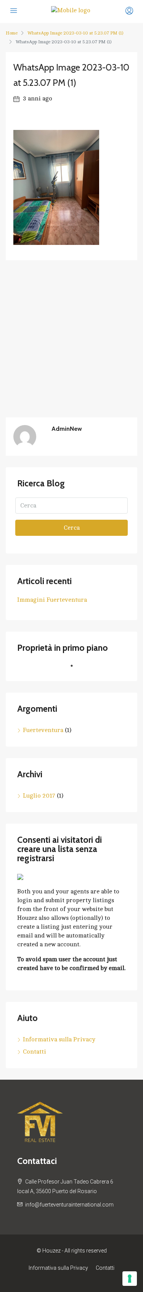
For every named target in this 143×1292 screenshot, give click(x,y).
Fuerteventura (43, 730)
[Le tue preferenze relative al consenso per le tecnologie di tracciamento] (129, 1278)
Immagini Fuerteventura (52, 599)
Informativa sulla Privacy (59, 1039)
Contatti (34, 1051)
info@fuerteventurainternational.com (69, 1205)
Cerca (72, 527)
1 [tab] (75, 669)
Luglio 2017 (39, 795)
